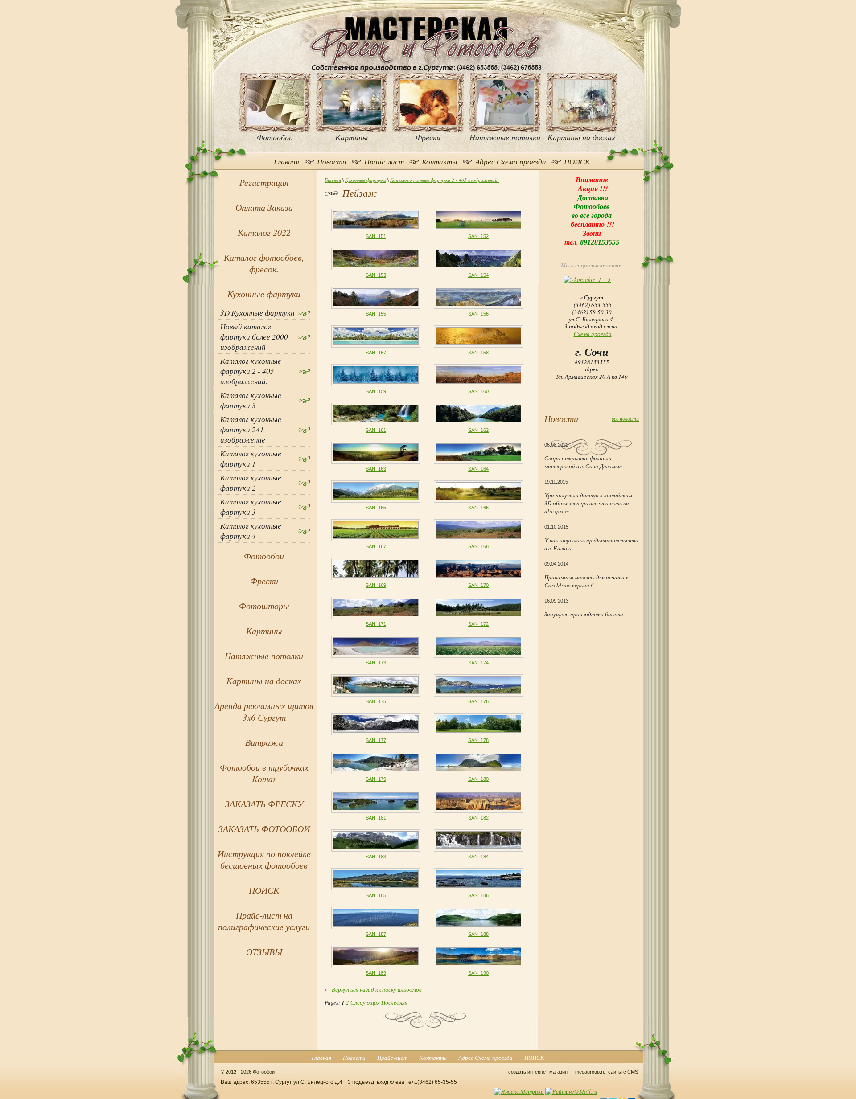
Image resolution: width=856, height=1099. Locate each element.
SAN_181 (376, 817)
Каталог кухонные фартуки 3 (250, 400)
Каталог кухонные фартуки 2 (250, 482)
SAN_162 (478, 430)
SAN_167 (376, 546)
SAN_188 (478, 934)
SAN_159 (376, 391)
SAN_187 (376, 934)
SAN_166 (478, 507)
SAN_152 (478, 236)
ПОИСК (577, 161)
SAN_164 (478, 469)
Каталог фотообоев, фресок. (264, 263)
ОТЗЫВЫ (264, 951)
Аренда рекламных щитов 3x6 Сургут (263, 711)
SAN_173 (376, 662)
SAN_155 (376, 313)
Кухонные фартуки (365, 179)
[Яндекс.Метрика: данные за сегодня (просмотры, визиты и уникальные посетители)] (519, 1091)
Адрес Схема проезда (510, 161)
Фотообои (264, 556)
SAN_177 (376, 740)
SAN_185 (376, 895)
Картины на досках (263, 680)
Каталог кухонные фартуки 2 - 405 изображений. (444, 179)
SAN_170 (478, 585)
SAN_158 (478, 352)
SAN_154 (478, 275)
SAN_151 (376, 236)
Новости (331, 161)
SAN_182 (478, 817)
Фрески (264, 580)
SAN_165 (376, 507)
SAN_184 (478, 856)
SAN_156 (478, 313)
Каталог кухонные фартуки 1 (250, 458)
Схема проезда (593, 334)
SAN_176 (478, 701)
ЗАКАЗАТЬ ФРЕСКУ (264, 803)
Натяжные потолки (264, 655)
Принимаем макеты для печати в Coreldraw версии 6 (586, 581)
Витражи (264, 742)
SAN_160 (478, 391)
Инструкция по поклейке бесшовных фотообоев (264, 859)
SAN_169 (376, 585)
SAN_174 (478, 662)
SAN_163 (376, 469)
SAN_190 (478, 973)
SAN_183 (376, 856)
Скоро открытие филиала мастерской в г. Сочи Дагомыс (583, 462)
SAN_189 (376, 973)
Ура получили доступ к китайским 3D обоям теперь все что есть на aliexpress (588, 503)
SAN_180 (478, 779)
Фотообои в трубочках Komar (264, 772)
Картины (264, 630)
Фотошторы (264, 605)
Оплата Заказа (264, 207)
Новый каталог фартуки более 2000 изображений (254, 336)
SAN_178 (478, 740)
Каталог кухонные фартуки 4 (250, 531)
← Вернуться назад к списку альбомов (373, 989)
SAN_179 (376, 779)
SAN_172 (478, 624)
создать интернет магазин (538, 1071)
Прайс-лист (384, 161)
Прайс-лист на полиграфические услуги (264, 920)
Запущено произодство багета (583, 614)
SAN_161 (376, 430)
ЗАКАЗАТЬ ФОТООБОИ (264, 828)
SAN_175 (376, 701)
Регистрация (263, 182)
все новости (625, 418)
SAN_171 (376, 624)
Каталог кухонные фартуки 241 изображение (250, 429)
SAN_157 (376, 352)
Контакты (439, 161)
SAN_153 (376, 275)
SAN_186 (478, 895)
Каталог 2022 (264, 232)
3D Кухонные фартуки (257, 313)
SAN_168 (478, 546)
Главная (286, 161)
